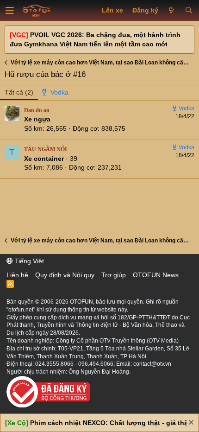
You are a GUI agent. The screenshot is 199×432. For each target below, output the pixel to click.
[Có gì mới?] (171, 10)
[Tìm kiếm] (188, 10)
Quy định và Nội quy (64, 275)
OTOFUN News (156, 275)
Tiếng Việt (28, 261)
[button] (10, 10)
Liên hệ (17, 275)
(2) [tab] (19, 92)
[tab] (55, 92)
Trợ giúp (113, 275)
